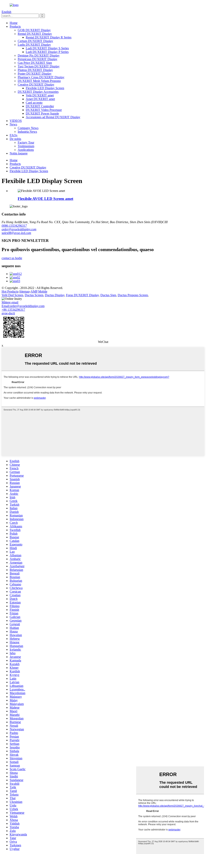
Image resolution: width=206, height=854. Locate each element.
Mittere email (10, 302)
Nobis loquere (19, 153)
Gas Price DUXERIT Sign (35, 62)
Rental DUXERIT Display (35, 33)
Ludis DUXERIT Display (34, 44)
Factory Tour (26, 142)
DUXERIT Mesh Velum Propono (39, 81)
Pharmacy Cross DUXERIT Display (41, 77)
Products (15, 26)
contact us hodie (12, 258)
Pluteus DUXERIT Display (35, 70)
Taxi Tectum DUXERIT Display (39, 66)
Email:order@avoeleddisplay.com (23, 306)
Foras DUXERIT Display (82, 295)
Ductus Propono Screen (133, 295)
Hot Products (10, 291)
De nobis (15, 139)
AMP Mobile (39, 291)
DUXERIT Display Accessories (38, 91)
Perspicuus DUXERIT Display (37, 59)
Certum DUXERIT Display (35, 41)
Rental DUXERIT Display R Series (48, 37)
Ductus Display (54, 295)
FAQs (13, 135)
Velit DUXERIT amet (40, 95)
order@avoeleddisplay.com (19, 229)
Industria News (27, 131)
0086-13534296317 (14, 225)
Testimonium (26, 146)
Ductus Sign (108, 295)
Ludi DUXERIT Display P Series (47, 52)
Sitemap (24, 291)
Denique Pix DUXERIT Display (39, 55)
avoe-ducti (8, 313)
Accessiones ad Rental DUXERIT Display (53, 117)
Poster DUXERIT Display (35, 73)
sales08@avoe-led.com (16, 233)
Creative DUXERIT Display (36, 84)
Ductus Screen (34, 295)
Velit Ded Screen (12, 295)
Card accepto (34, 102)
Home (14, 23)
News (13, 124)
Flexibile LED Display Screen (45, 88)
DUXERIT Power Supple (42, 113)
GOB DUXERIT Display (34, 30)
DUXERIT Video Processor (44, 110)
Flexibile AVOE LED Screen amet (45, 199)
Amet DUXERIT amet (40, 99)
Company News (28, 128)
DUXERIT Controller (40, 106)
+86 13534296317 (13, 309)
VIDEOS (16, 120)
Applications (26, 149)
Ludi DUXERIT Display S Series (47, 48)
